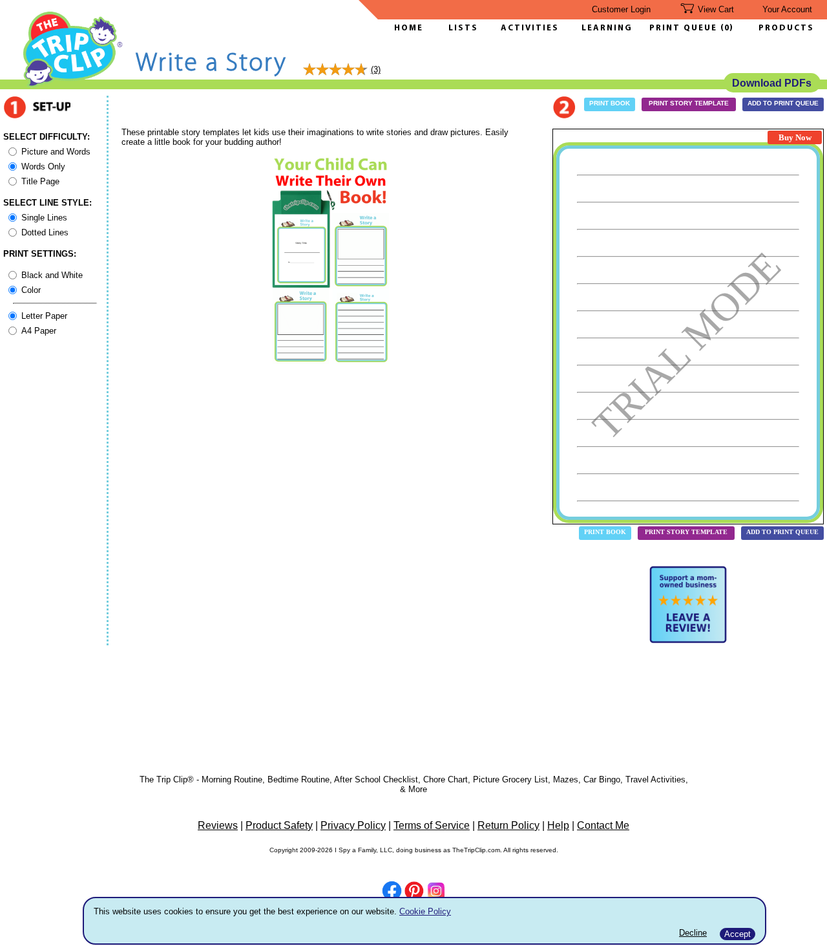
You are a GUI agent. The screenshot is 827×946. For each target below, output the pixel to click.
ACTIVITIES (530, 28)
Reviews (218, 825)
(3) (376, 69)
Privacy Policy (353, 825)
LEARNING (604, 28)
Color (31, 290)
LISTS (463, 28)
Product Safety (279, 825)
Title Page (40, 181)
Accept (737, 934)
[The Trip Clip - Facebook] (392, 892)
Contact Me (603, 825)
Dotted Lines (44, 232)
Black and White (52, 275)
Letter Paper (44, 316)
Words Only (43, 166)
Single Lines (44, 217)
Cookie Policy (425, 911)
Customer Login (621, 9)
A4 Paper (38, 331)
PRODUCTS (786, 28)
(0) (726, 28)
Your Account (787, 9)
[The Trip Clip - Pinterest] (414, 892)
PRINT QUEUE (684, 28)
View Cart (716, 9)
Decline (693, 933)
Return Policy (508, 825)
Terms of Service (431, 825)
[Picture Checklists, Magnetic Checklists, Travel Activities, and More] (73, 85)
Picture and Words (55, 151)
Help (558, 825)
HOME (408, 28)
